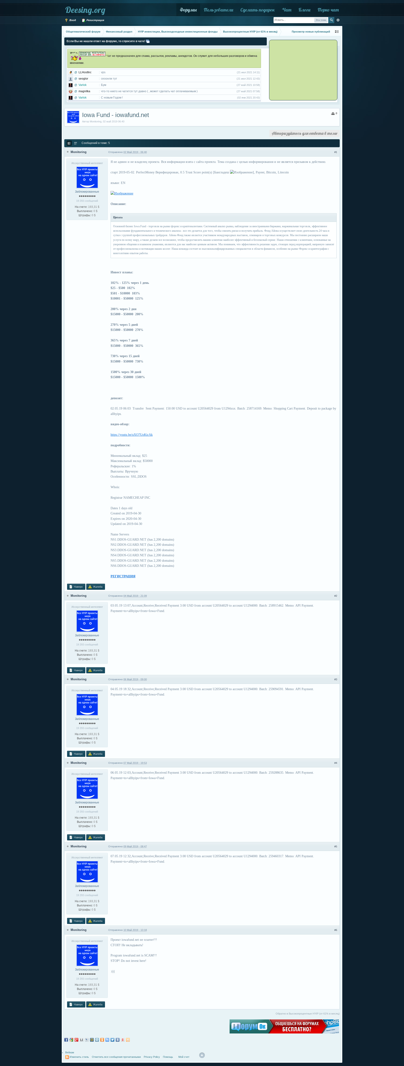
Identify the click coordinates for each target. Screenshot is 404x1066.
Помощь (168, 1056)
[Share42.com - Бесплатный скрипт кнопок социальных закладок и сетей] (128, 1040)
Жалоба (97, 586)
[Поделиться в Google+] (76, 1040)
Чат (286, 10)
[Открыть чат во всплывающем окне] (148, 41)
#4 (335, 763)
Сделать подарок (257, 10)
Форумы (188, 10)
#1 (335, 152)
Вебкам (69, 1052)
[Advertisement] (299, 69)
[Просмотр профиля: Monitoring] (87, 177)
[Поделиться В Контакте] (117, 1040)
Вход (72, 20)
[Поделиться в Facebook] (66, 1040)
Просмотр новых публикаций (311, 31)
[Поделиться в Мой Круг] (97, 1040)
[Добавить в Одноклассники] (102, 1040)
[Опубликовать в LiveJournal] (87, 1040)
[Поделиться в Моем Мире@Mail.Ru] (92, 1040)
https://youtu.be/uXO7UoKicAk (132, 434)
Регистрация (95, 20)
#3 (335, 679)
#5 (335, 846)
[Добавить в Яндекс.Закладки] (123, 1040)
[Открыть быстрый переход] (337, 31)
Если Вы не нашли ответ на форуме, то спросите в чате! (106, 41)
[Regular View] (69, 143)
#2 (335, 595)
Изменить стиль (79, 1056)
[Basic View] (75, 143)
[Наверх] (202, 1055)
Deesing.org (85, 9)
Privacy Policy (152, 1056)
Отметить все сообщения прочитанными (116, 1056)
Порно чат (328, 10)
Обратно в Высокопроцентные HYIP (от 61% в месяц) (308, 1013)
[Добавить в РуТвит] (107, 1040)
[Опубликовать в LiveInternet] (81, 1040)
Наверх (78, 586)
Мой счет (183, 1056)
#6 (335, 930)
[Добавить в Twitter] (112, 1040)
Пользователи (218, 10)
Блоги (304, 10)
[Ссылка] (122, 193)
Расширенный (338, 20)
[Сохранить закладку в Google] (71, 1040)
